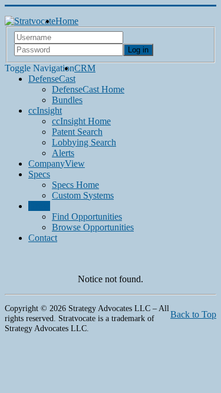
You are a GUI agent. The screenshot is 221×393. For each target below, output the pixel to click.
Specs (39, 174)
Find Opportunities (87, 217)
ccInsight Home (81, 121)
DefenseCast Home (88, 89)
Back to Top (193, 314)
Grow (39, 206)
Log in (138, 49)
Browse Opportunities (93, 227)
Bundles (67, 100)
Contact (42, 238)
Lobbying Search (84, 142)
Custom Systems (83, 195)
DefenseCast (51, 79)
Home (66, 21)
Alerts (63, 153)
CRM (84, 68)
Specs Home (75, 185)
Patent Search (77, 132)
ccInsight (45, 110)
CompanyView (56, 163)
